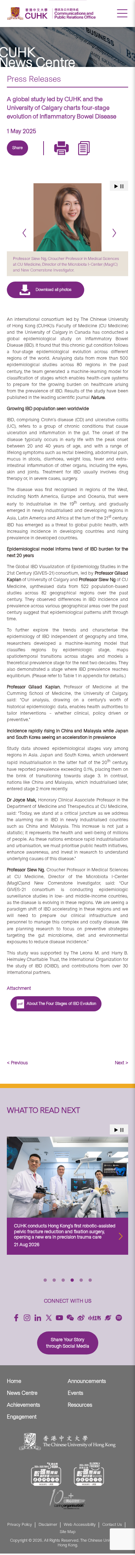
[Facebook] (16, 1316)
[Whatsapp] (88, 156)
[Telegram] (55, 156)
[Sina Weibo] (71, 156)
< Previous (17, 1061)
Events (75, 1392)
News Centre (22, 1392)
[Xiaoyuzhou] (108, 1316)
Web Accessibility (80, 1524)
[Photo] (68, 217)
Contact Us (112, 1524)
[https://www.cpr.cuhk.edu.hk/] (74, 13)
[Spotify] (118, 1316)
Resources (80, 1404)
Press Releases (34, 79)
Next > (121, 1061)
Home (14, 1380)
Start (116, 1129)
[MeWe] (104, 156)
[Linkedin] (22, 156)
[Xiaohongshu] (94, 1317)
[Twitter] (38, 156)
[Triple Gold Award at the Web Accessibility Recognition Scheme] (46, 1473)
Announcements (87, 1380)
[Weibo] (81, 1316)
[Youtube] (59, 1316)
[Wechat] (70, 1316)
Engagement (21, 1415)
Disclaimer (48, 1524)
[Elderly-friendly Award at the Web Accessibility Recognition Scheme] (89, 1473)
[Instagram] (27, 1316)
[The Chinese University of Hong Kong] (28, 13)
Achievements (23, 1404)
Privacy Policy (19, 1524)
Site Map (68, 1530)
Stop (121, 1129)
